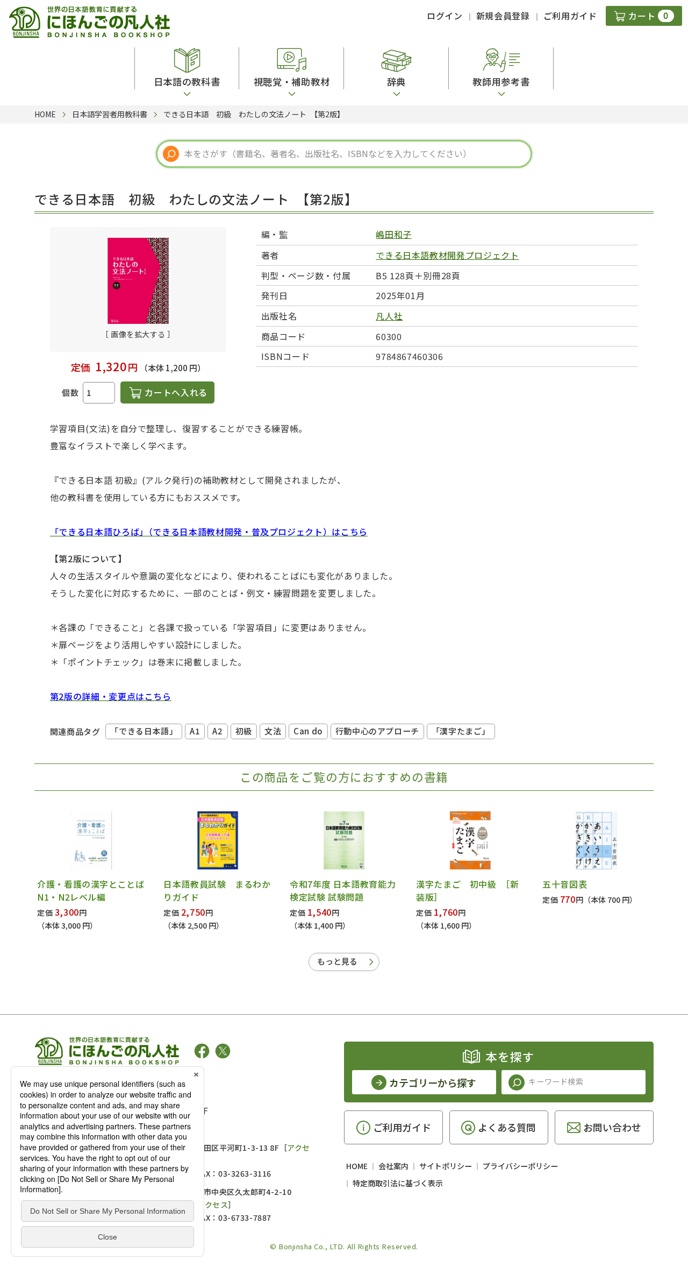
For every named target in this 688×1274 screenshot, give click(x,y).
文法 (272, 731)
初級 (243, 731)
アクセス (212, 1204)
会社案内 (393, 1165)
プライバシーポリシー (520, 1165)
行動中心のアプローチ (377, 731)
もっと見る (337, 961)
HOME (357, 1165)
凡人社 (389, 315)
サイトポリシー (445, 1165)
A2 (217, 731)
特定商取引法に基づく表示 (398, 1183)
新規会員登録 (503, 15)
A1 (195, 731)
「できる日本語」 (143, 731)
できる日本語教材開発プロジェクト (447, 255)
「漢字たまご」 (461, 731)
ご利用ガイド (570, 15)
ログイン (445, 15)
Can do (308, 731)
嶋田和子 (394, 234)
